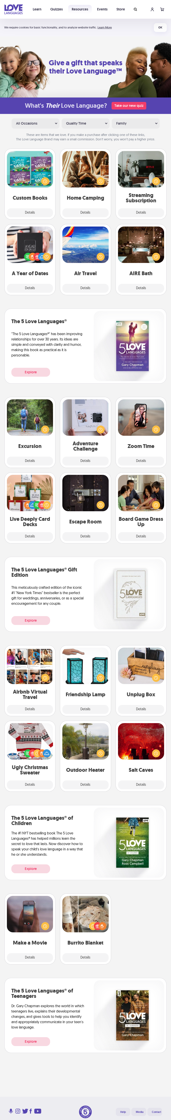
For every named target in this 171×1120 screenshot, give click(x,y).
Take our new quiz (128, 105)
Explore (31, 372)
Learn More (105, 27)
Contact (156, 1112)
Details (30, 213)
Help (123, 1112)
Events (102, 9)
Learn (37, 9)
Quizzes (56, 9)
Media (139, 1112)
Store (120, 9)
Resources (80, 9)
